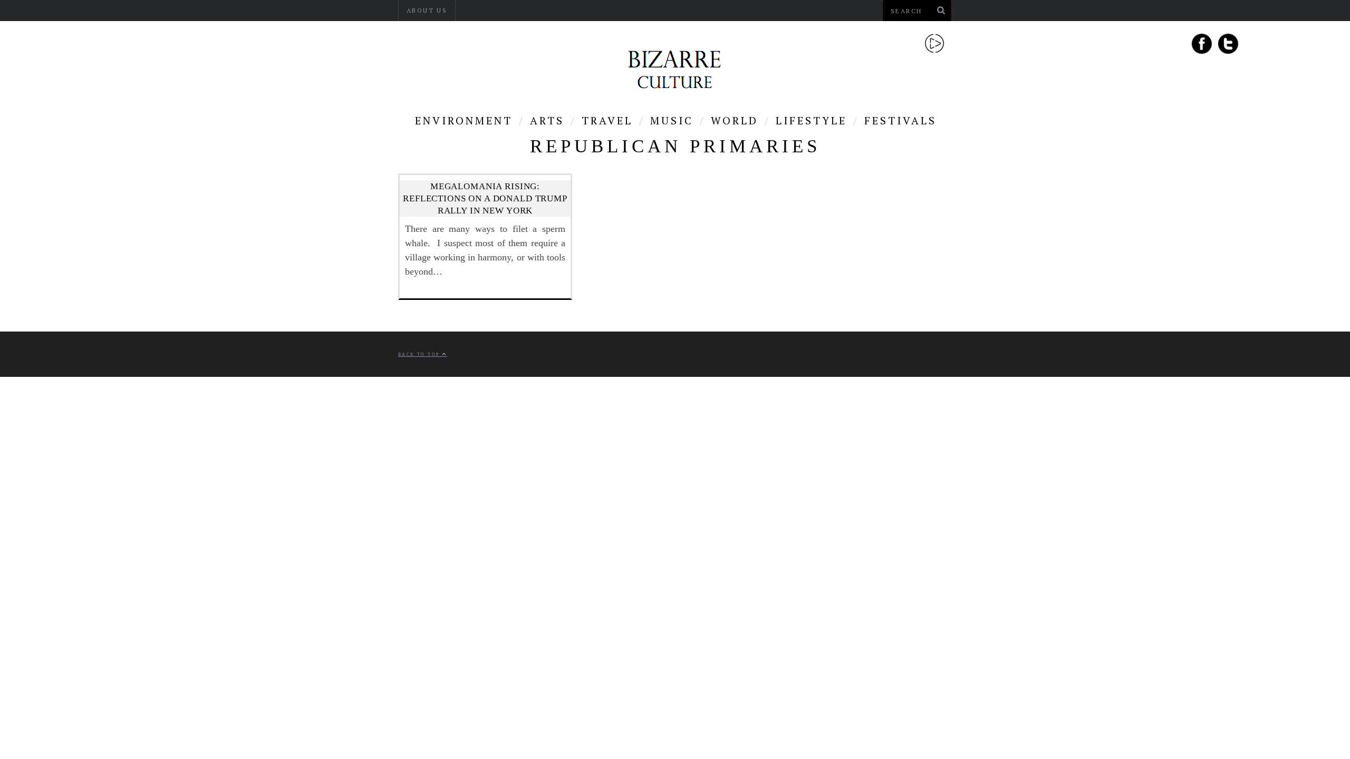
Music (671, 120)
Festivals (900, 120)
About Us (427, 10)
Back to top (420, 354)
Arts (547, 120)
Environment (464, 120)
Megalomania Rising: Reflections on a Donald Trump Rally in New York (485, 198)
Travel (607, 120)
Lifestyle (811, 120)
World (734, 120)
